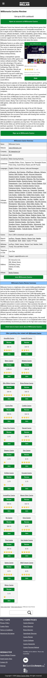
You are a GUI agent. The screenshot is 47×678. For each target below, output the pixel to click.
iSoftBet (35, 199)
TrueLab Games (27, 229)
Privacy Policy (4, 623)
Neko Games (22, 204)
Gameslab (33, 190)
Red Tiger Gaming (24, 217)
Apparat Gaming (14, 177)
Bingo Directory (28, 630)
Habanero (26, 197)
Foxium (39, 188)
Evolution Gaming (28, 186)
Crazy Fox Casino (9, 428)
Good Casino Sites (6, 659)
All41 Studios (18, 174)
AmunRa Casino (9, 338)
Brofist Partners (14, 272)
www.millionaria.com (35, 43)
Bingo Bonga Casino (26, 383)
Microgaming (13, 204)
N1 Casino (9, 518)
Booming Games (27, 181)
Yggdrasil (12, 231)
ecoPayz (11, 238)
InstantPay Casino (9, 495)
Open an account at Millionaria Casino (23, 21)
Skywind (11, 222)
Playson (29, 211)
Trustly (29, 240)
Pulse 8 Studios (38, 213)
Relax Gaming (41, 217)
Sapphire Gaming (14, 220)
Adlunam (37, 172)
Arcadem (22, 177)
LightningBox (30, 201)
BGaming (29, 179)
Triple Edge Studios (15, 229)
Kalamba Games (19, 201)
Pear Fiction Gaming (34, 208)
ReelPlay (33, 217)
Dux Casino (26, 450)
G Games (29, 192)
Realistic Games (36, 215)
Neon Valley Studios (33, 204)
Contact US (4, 662)
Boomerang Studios (15, 181)
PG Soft (15, 211)
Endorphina (18, 186)
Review (9, 342)
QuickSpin (21, 215)
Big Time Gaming (38, 179)
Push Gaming (13, 215)
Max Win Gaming (40, 201)
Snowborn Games (14, 224)
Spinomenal (37, 224)
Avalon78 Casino (26, 338)
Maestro (24, 238)
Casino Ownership (29, 644)
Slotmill (38, 222)
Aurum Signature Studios (34, 177)
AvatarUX (12, 179)
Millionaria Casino (35, 333)
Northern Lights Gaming (34, 206)
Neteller (38, 238)
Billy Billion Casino (9, 383)
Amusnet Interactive (35, 174)
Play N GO (22, 211)
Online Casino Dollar (23, 676)
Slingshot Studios (20, 222)
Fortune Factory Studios (28, 188)
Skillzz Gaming (38, 220)
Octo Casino (27, 518)
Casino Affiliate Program (8, 655)
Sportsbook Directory (30, 633)
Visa (35, 240)
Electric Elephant (36, 183)
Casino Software (28, 640)
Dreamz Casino (9, 450)
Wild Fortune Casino (26, 563)
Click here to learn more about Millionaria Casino (23, 327)
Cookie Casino (26, 405)
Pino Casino (9, 540)
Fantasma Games (14, 188)
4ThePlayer (29, 172)
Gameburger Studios (15, 190)
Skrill (19, 240)
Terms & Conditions (6, 630)
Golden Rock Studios (33, 195)
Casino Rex (9, 405)
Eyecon (37, 186)
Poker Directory (28, 626)
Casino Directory (28, 623)
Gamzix (11, 192)
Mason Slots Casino (26, 495)
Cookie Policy (4, 626)
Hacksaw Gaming (35, 197)
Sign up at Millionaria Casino (23, 133)
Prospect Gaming (26, 213)
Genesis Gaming (20, 192)
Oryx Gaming (22, 208)
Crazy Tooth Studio (24, 183)
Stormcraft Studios (23, 226)
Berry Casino (9, 361)
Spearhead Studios (27, 224)
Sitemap (2, 666)
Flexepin (18, 238)
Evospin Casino (27, 473)
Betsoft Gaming (21, 179)
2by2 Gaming (21, 172)
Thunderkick (39, 226)
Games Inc (26, 190)
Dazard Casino (26, 428)
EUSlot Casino (9, 473)
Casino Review (28, 637)
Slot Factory (31, 222)
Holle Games (22, 199)
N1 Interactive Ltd (14, 151)
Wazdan (35, 229)
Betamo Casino (27, 361)
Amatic (26, 174)
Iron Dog (29, 199)
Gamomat (41, 190)
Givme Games (37, 192)
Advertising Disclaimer (7, 633)
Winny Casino (9, 585)
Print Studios (16, 213)
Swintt (32, 226)
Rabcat (28, 215)
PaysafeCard (13, 240)
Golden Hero (22, 195)
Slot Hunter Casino (27, 540)
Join (35, 78)
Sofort (24, 240)
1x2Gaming (12, 172)
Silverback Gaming (27, 220)
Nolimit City (22, 206)
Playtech (35, 211)
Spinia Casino (9, 563)
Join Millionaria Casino (23, 277)
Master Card (31, 238)
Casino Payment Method (31, 647)
